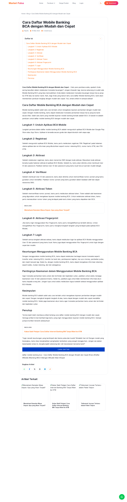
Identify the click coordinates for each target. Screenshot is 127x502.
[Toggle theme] (101, 3)
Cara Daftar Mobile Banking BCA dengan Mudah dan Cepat (48, 43)
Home (41, 3)
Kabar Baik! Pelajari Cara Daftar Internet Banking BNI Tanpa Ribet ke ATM (53, 332)
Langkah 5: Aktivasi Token (38, 59)
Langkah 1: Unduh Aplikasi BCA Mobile (42, 47)
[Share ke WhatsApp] (24, 369)
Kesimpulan (32, 75)
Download (112, 3)
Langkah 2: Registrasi (36, 50)
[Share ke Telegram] (45, 369)
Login (81, 3)
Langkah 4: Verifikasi (35, 56)
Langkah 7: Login (34, 66)
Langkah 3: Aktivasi (35, 53)
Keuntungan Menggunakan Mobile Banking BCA (46, 69)
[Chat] (122, 497)
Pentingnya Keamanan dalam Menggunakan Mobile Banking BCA (52, 72)
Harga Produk (64, 3)
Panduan (50, 3)
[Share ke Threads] (40, 369)
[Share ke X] (35, 369)
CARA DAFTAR (63, 349)
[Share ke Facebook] (29, 369)
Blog (74, 3)
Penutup (31, 78)
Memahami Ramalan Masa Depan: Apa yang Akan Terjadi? (47, 210)
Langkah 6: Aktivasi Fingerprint (39, 62)
